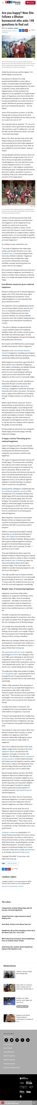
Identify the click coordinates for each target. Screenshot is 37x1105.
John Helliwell (11, 537)
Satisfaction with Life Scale (14, 652)
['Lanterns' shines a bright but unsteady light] (9, 974)
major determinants (22, 790)
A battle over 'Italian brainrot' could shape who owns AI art (24, 1000)
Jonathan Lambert (12, 28)
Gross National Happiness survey (14, 491)
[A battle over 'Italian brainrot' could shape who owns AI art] (9, 1001)
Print (33, 30)
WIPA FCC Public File (9, 1060)
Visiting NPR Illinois (9, 1052)
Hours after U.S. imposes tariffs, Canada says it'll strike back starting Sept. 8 (24, 987)
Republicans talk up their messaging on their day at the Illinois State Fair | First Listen (18, 931)
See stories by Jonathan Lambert (13, 886)
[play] (3, 1103)
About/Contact (8, 1048)
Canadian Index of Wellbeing (14, 560)
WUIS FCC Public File (9, 1056)
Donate (31, 3)
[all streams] (34, 1102)
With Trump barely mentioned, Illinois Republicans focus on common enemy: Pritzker (18, 940)
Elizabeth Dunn (7, 253)
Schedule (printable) (9, 1063)
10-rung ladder (8, 674)
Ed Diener (14, 655)
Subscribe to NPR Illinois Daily (12, 1067)
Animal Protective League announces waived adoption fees (16, 917)
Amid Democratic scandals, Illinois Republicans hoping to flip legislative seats (17, 948)
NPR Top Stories (12, 863)
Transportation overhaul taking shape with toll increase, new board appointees (17, 909)
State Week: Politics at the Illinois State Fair (16, 924)
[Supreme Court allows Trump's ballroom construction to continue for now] (9, 1018)
